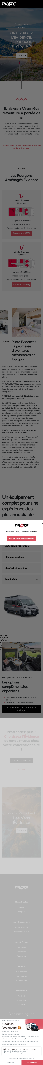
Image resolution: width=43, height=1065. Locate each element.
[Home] (9, 4)
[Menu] (39, 4)
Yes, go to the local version (21, 538)
